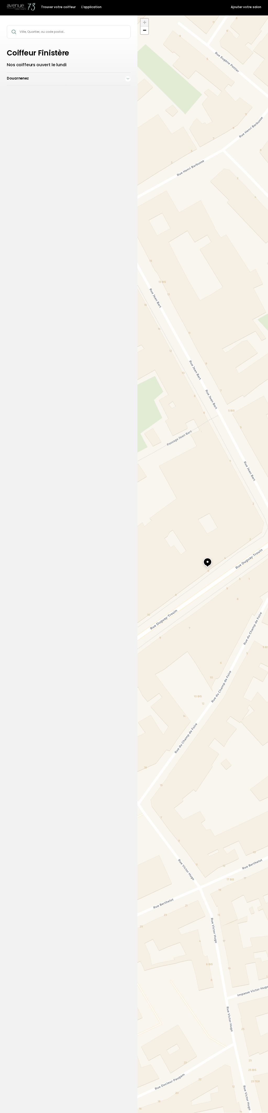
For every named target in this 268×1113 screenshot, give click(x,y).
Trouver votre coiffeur (58, 7)
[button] (202, 560)
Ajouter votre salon (246, 7)
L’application (91, 7)
